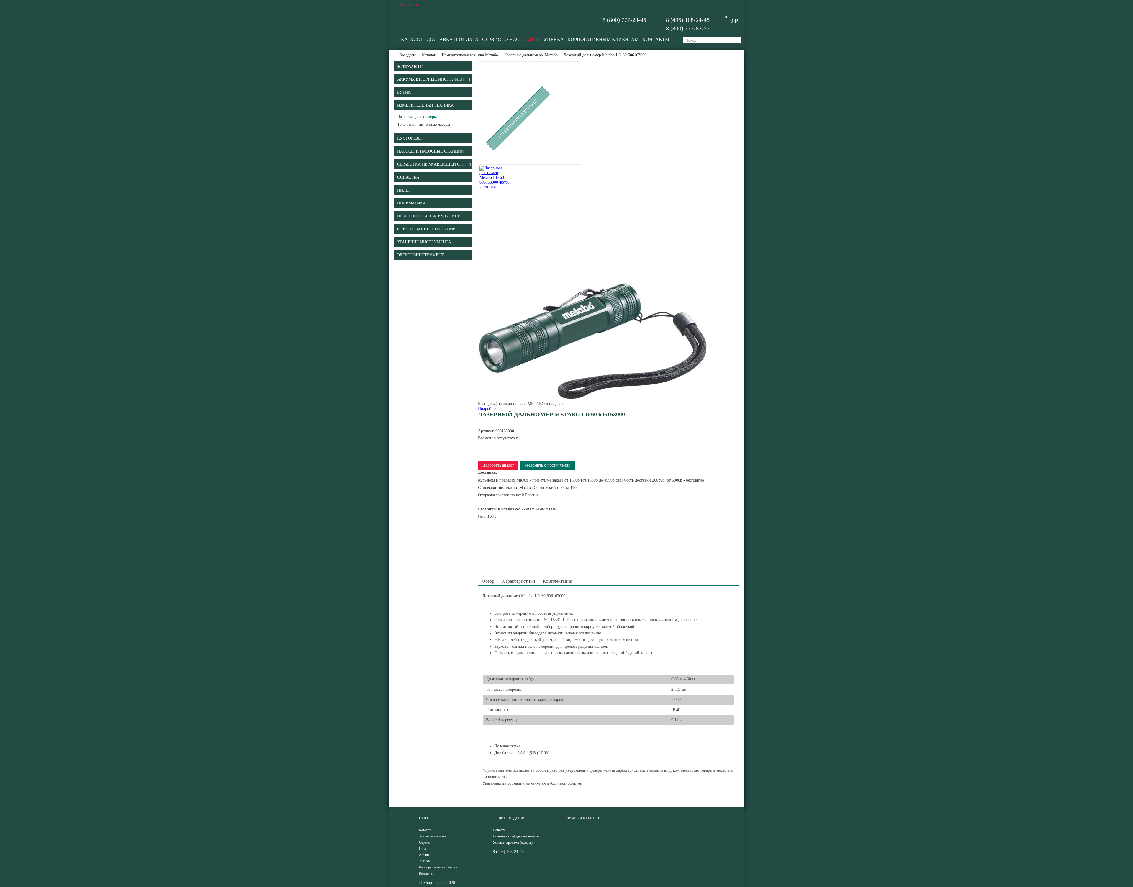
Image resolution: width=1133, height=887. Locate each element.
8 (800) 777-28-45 (624, 20)
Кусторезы (409, 138)
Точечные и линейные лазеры (423, 124)
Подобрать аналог (498, 465)
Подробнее (487, 408)
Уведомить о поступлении (547, 465)
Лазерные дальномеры (417, 116)
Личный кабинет (583, 818)
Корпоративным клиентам (603, 39)
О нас (512, 39)
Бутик (404, 92)
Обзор (488, 581)
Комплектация (557, 581)
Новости (499, 830)
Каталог (412, 39)
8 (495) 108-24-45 (688, 20)
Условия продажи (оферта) (513, 842)
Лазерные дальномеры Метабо (531, 55)
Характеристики (518, 581)
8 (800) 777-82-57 (688, 28)
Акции (531, 39)
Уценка (554, 39)
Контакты (655, 39)
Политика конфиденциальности (516, 836)
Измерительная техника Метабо (470, 55)
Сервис (491, 39)
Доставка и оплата (453, 39)
